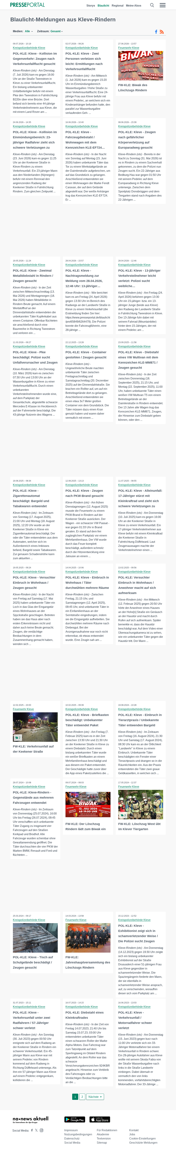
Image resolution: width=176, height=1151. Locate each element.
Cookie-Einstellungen (142, 1138)
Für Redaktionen (107, 1130)
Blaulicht (103, 5)
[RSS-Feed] (162, 32)
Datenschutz (72, 1138)
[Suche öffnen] (152, 5)
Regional (117, 5)
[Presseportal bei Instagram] (40, 1130)
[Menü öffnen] (163, 5)
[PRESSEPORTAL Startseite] (27, 5)
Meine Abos (133, 5)
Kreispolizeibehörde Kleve (29, 47)
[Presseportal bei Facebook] (31, 1130)
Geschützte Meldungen (143, 1142)
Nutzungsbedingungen (78, 1134)
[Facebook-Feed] (156, 32)
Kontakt (134, 1130)
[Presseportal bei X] (35, 1130)
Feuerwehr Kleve (128, 47)
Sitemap (102, 1142)
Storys (90, 5)
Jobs (132, 1134)
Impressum (71, 1130)
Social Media (72, 1142)
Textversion (104, 1138)
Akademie (103, 1134)
